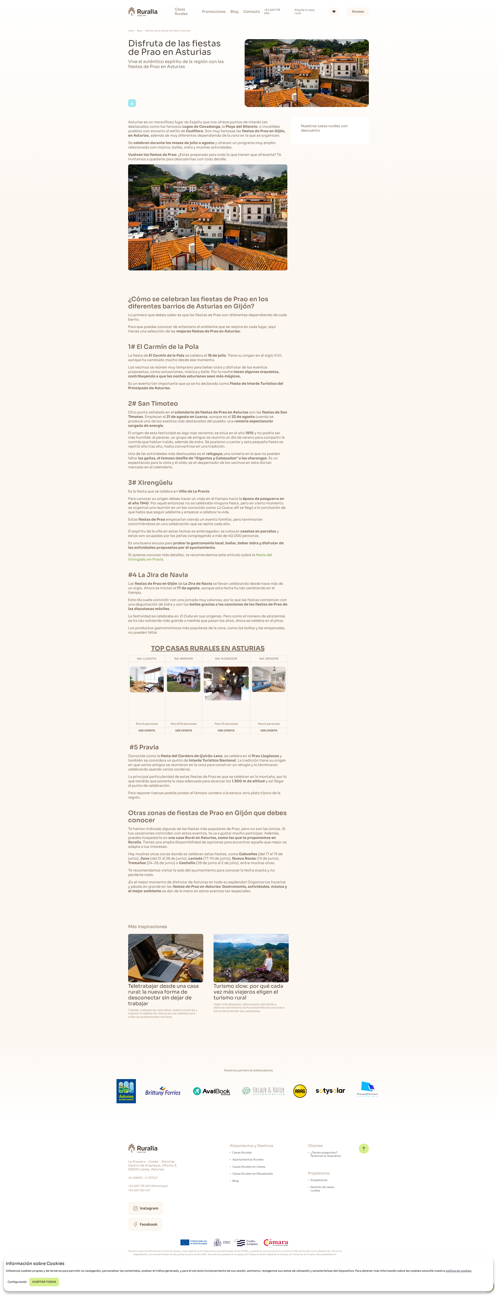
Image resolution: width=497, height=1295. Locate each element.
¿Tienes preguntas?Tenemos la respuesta (325, 1154)
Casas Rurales (181, 11)
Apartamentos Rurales (248, 1159)
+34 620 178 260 (272, 11)
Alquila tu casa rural (305, 11)
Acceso (358, 11)
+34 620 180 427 (139, 1190)
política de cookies (458, 1271)
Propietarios (319, 1180)
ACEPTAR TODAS (44, 1282)
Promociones (214, 11)
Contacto (251, 11)
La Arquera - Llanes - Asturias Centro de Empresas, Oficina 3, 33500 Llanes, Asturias (152, 1165)
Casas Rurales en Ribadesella (252, 1173)
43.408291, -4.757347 (143, 1177)
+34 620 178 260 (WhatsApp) (148, 1186)
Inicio (131, 30)
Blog (234, 11)
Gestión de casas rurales (322, 1188)
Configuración (17, 1282)
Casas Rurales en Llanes (248, 1166)
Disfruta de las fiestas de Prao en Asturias (167, 30)
